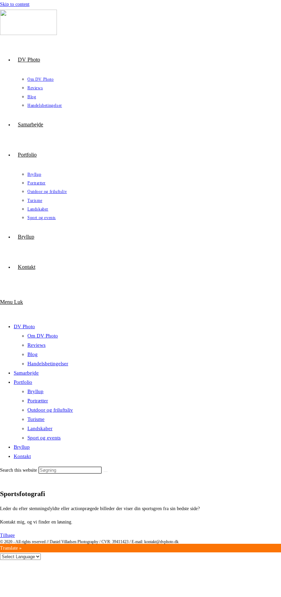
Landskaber (39, 428)
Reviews (36, 345)
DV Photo (24, 326)
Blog (32, 354)
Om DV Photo (42, 335)
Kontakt (22, 456)
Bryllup (35, 391)
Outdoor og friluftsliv (50, 410)
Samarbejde (26, 373)
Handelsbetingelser (47, 363)
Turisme (36, 419)
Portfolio (23, 382)
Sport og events (44, 437)
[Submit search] (105, 471)
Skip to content (14, 4)
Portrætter (37, 400)
